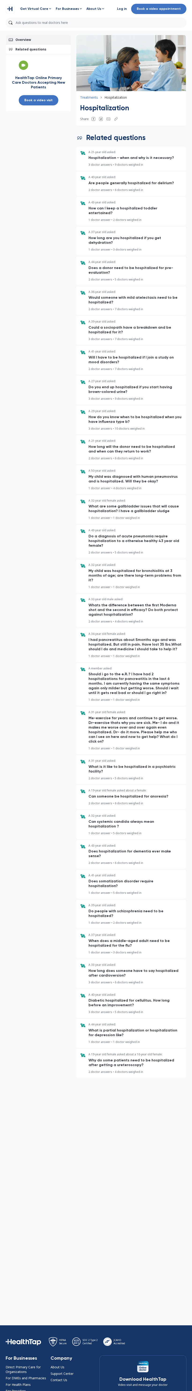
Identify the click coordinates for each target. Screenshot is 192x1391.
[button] (10, 9)
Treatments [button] (89, 97)
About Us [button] (57, 1367)
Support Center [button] (62, 1373)
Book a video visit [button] (38, 100)
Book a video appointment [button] (159, 9)
